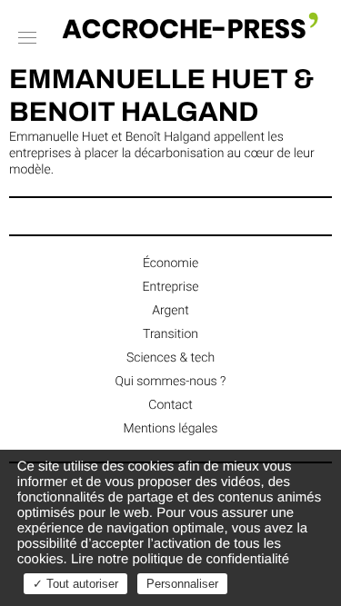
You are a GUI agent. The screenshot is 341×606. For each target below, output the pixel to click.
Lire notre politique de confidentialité (180, 559)
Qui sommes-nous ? (170, 381)
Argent (170, 310)
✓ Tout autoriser (75, 584)
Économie (170, 263)
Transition (170, 334)
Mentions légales (171, 429)
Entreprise (171, 287)
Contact (170, 405)
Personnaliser (182, 584)
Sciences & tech (170, 358)
